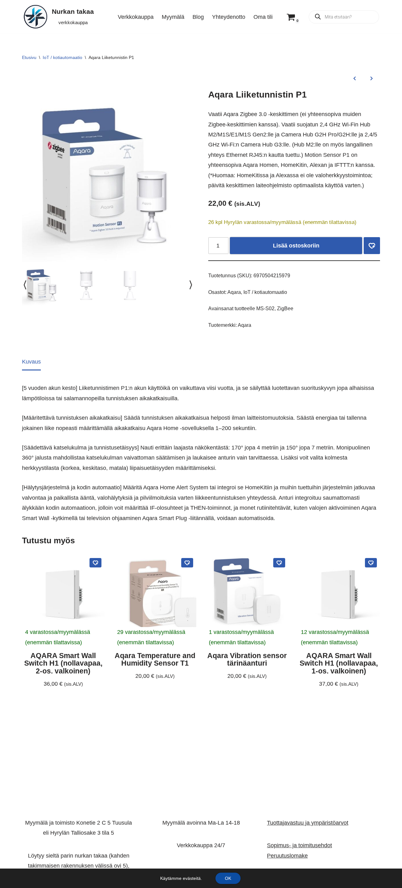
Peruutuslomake (287, 856)
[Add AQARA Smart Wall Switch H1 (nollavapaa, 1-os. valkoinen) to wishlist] (371, 562)
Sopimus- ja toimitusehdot (299, 846)
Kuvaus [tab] (31, 362)
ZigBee (285, 308)
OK (228, 878)
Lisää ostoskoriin (296, 245)
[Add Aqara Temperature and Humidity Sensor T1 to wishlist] (187, 562)
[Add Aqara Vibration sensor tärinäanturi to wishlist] (279, 562)
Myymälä (173, 17)
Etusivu (29, 57)
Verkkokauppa (136, 17)
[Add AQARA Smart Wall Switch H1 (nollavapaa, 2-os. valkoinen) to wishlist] (95, 562)
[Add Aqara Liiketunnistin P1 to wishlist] (372, 245)
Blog (198, 17)
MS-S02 (265, 308)
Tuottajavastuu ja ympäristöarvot (307, 823)
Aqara (234, 292)
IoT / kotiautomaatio (62, 57)
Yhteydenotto (228, 17)
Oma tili (263, 17)
